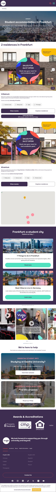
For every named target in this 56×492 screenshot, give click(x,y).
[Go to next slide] (53, 69)
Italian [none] (4, 464)
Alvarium (5, 167)
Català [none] (5, 461)
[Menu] (53, 3)
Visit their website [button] (28, 373)
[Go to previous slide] (2, 69)
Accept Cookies (36, 489)
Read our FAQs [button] (28, 401)
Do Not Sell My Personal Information (22, 489)
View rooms (14, 111)
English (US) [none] (31, 455)
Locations (11, 448)
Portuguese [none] (6, 468)
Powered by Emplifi (28, 343)
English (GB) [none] (6, 455)
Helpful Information (23, 448)
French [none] (30, 464)
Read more (28, 265)
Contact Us (28, 475)
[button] (24, 198)
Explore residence (42, 111)
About (16, 448)
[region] (28, 487)
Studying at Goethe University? (28, 361)
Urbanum (5, 94)
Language (5, 448)
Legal (30, 448)
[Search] (50, 3)
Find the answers (28, 389)
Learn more (28, 297)
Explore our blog (27, 234)
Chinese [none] (5, 458)
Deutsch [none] (30, 461)
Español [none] (30, 458)
